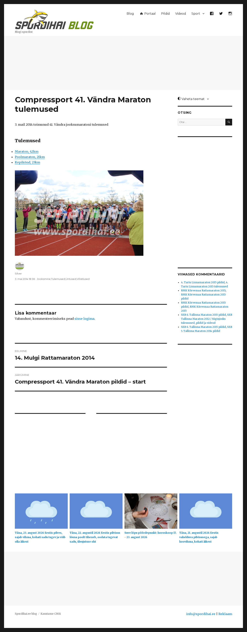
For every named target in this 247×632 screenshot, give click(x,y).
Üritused (71, 278)
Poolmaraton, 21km (30, 157)
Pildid (165, 13)
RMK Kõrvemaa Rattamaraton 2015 (203, 290)
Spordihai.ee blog (26, 613)
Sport (195, 13)
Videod (180, 13)
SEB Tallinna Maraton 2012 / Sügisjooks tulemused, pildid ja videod (206, 319)
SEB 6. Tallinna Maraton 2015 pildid (203, 314)
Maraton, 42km (26, 151)
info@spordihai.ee (200, 614)
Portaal (150, 13)
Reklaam (225, 614)
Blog (130, 13)
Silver (18, 273)
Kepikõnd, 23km (27, 162)
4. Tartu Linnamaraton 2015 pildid (203, 282)
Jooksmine (44, 278)
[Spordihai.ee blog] (54, 19)
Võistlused (83, 278)
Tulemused (58, 278)
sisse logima (84, 319)
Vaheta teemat (193, 99)
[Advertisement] (123, 63)
